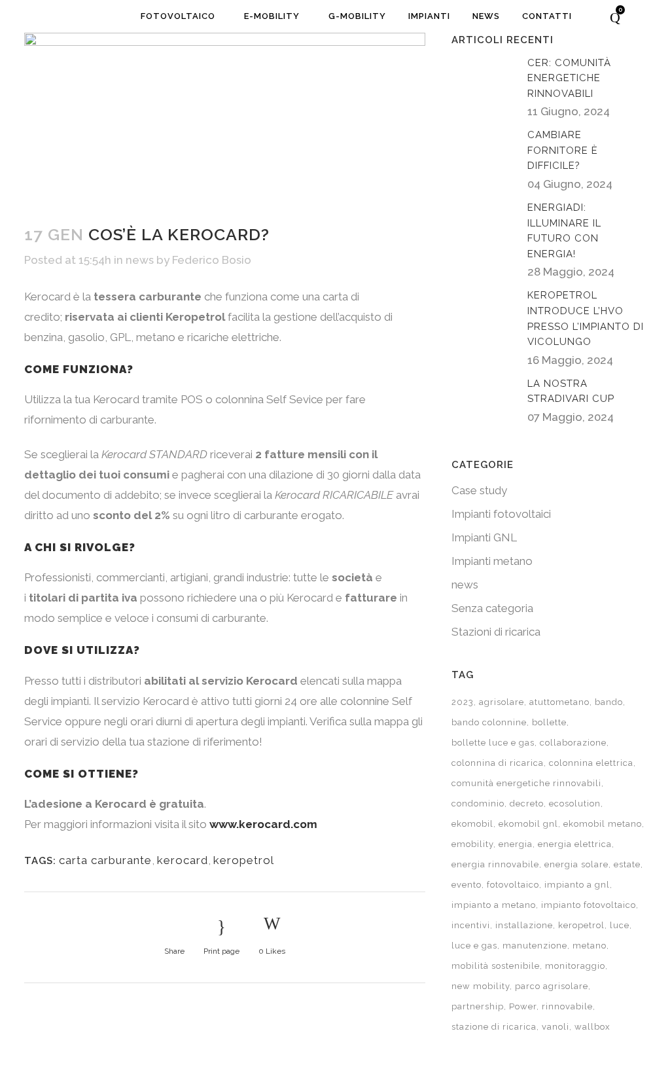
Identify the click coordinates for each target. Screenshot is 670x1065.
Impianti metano (492, 561)
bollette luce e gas (493, 743)
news (140, 259)
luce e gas (474, 945)
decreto (527, 803)
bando (609, 702)
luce (619, 925)
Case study (479, 490)
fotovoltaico (513, 885)
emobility (472, 844)
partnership (477, 1006)
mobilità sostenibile (495, 966)
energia (516, 844)
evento (466, 885)
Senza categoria (492, 608)
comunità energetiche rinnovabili (526, 783)
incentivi (470, 925)
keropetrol (243, 860)
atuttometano (559, 702)
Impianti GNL (484, 537)
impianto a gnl (577, 885)
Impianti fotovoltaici (501, 513)
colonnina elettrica (591, 763)
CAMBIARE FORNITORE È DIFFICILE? (562, 150)
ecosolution (575, 803)
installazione (524, 925)
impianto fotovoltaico (588, 905)
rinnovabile (567, 1006)
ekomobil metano (602, 824)
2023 (462, 702)
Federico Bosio (211, 259)
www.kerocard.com (263, 824)
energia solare (576, 864)
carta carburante (105, 860)
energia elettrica (575, 844)
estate (627, 864)
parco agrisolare (551, 986)
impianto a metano (493, 905)
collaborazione (573, 743)
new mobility (480, 986)
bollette (549, 722)
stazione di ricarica (494, 1027)
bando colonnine (489, 722)
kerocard (182, 860)
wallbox (592, 1027)
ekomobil (472, 824)
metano (590, 945)
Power (523, 1006)
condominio (477, 803)
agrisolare (501, 702)
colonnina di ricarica (497, 763)
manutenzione (534, 945)
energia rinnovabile (495, 864)
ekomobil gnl (528, 824)
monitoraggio (575, 966)
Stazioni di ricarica (495, 631)
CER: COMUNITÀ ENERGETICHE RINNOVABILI (569, 78)
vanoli (555, 1027)
